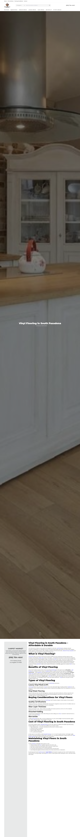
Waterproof (39, 672)
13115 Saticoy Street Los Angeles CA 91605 (16, 661)
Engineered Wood (13, 9)
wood (55, 659)
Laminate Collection (32, 9)
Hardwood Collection (23, 9)
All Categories (19, 5)
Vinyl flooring (31, 656)
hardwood (48, 671)
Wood (49, 676)
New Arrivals (6, 9)
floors (71, 664)
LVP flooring (31, 686)
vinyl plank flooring (44, 724)
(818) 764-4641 (70, 5)
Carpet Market (15, 649)
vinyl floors (39, 664)
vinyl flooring (59, 648)
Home (34, 325)
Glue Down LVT (49, 9)
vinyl (61, 677)
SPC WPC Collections (57, 9)
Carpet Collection (41, 9)
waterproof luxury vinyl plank (68, 650)
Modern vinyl (41, 657)
